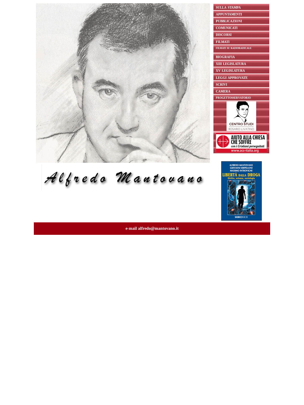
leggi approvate (232, 77)
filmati (222, 41)
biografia (225, 56)
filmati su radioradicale (233, 48)
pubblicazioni (229, 20)
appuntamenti (229, 13)
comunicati (227, 27)
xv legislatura (230, 70)
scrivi (221, 84)
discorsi (224, 34)
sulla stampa (228, 6)
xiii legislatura (231, 63)
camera (223, 90)
